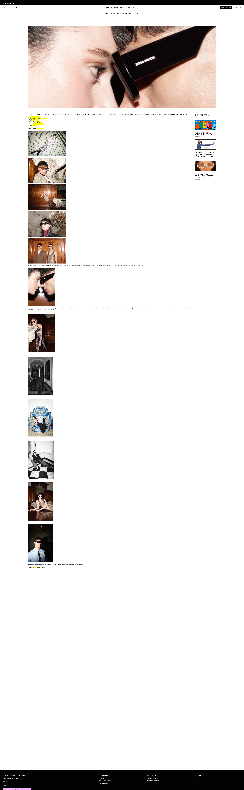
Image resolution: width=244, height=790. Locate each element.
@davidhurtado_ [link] (34, 120)
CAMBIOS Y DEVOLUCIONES (153, 780)
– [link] (40, 118)
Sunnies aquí (37, 567)
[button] (107, 7)
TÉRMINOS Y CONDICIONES (153, 778)
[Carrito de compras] (240, 7)
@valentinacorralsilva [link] (35, 117)
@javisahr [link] (38, 121)
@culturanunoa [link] (33, 125)
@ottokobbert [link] (38, 122)
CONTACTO (101, 778)
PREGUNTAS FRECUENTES (105, 780)
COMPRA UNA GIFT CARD (8, 3)
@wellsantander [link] (40, 124)
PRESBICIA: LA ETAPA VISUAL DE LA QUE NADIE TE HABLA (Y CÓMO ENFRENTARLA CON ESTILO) (205, 154)
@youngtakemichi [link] (35, 118)
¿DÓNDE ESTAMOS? (103, 783)
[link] (44, 118)
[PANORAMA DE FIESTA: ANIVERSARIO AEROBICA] (205, 125)
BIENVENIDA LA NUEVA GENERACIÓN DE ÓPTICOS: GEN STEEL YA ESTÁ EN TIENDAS (204, 176)
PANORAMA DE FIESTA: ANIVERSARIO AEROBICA (203, 134)
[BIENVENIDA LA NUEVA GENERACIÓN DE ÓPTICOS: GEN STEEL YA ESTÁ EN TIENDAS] (205, 166)
